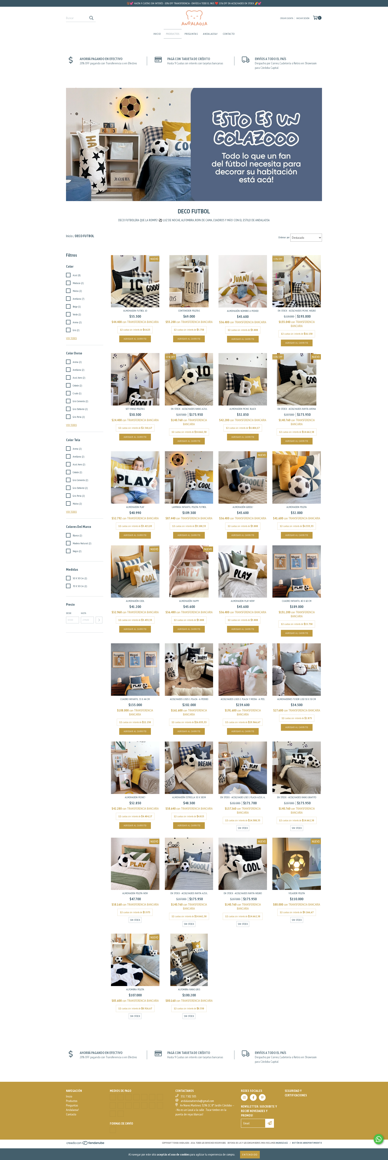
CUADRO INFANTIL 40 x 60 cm (296, 601)
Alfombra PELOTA (135, 989)
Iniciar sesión (302, 18)
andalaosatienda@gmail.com (197, 1101)
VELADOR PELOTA (297, 893)
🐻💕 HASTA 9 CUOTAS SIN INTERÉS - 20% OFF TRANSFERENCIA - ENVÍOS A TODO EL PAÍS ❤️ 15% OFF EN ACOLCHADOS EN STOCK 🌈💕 (194, 3)
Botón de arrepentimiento (307, 1142)
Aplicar (99, 620)
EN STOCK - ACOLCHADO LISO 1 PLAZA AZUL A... (242, 797)
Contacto (229, 33)
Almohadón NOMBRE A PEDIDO (242, 310)
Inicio (157, 33)
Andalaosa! (210, 33)
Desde (68, 613)
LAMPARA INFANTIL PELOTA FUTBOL (189, 507)
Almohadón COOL (135, 601)
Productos (172, 33)
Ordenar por (284, 237)
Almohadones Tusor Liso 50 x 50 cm (296, 699)
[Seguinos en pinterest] (262, 1097)
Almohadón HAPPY (189, 601)
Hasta (83, 613)
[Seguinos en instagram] (244, 1097)
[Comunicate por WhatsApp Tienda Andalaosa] (379, 1139)
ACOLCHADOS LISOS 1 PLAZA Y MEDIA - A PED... (243, 699)
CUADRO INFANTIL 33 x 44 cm (135, 699)
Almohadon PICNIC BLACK (242, 408)
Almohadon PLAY (135, 507)
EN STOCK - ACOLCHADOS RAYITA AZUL (188, 893)
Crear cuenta (286, 18)
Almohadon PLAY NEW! (243, 601)
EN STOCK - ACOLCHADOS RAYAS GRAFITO (296, 797)
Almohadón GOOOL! (243, 507)
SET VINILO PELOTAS (135, 408)
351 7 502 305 (188, 1096)
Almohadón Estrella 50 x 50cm (189, 797)
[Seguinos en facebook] (253, 1097)
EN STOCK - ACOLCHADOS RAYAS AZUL (189, 408)
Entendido (250, 1154)
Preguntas (191, 33)
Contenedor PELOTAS (189, 310)
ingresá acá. (282, 1142)
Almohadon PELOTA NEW (135, 893)
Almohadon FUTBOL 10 (135, 310)
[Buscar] (91, 18)
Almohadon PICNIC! (135, 797)
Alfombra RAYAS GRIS (189, 989)
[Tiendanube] (85, 1144)
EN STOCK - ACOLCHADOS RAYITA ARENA (297, 408)
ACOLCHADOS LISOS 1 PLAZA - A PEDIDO (189, 699)
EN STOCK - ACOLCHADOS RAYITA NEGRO (243, 893)
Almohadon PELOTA (297, 507)
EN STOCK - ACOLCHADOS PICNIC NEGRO (297, 310)
